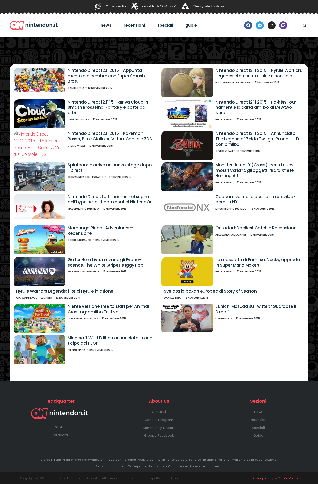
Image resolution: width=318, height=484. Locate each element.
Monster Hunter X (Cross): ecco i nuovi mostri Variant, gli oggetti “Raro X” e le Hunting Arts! (255, 170)
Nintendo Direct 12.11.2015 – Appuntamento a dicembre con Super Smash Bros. (106, 75)
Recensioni (134, 25)
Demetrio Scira (78, 119)
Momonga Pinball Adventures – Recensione (100, 230)
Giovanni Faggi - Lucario (233, 82)
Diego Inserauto (79, 240)
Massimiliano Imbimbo (83, 209)
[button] (304, 25)
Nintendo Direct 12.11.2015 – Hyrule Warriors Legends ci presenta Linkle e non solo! (258, 73)
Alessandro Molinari (230, 235)
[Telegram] (260, 25)
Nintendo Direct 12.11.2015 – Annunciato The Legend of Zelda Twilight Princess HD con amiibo (257, 138)
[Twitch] (283, 25)
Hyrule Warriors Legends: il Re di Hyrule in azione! (65, 291)
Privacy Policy (263, 478)
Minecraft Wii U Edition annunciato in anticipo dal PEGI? (110, 340)
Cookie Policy (288, 478)
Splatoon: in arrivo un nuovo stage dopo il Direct (110, 167)
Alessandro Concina (83, 318)
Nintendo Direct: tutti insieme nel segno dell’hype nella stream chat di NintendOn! (111, 199)
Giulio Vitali (76, 146)
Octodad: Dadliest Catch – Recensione (255, 228)
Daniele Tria (76, 88)
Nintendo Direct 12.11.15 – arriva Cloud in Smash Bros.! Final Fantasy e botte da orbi (108, 107)
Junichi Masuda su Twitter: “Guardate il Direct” (255, 309)
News (106, 25)
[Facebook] (248, 25)
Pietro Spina (224, 119)
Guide (191, 25)
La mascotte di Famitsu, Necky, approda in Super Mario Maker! (257, 262)
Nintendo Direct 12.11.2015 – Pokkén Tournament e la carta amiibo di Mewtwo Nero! (256, 107)
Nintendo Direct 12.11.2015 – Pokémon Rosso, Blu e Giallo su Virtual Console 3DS (110, 136)
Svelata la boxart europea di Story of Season (210, 291)
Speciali (165, 25)
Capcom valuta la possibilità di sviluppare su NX (255, 199)
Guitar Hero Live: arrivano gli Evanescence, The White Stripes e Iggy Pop (105, 262)
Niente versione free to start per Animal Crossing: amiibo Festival (108, 309)
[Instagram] (272, 25)
